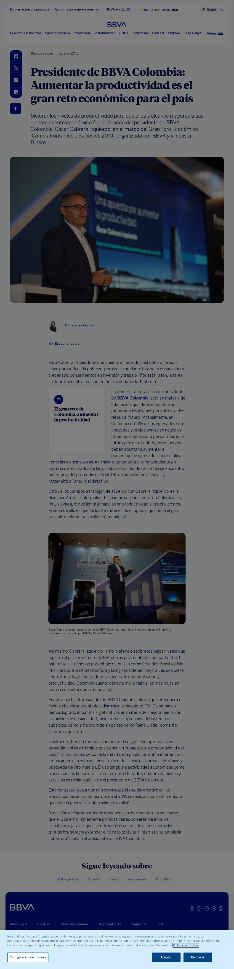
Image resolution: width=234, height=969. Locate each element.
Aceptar (166, 957)
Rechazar (197, 957)
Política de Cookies (186, 945)
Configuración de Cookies (28, 957)
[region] (117, 949)
